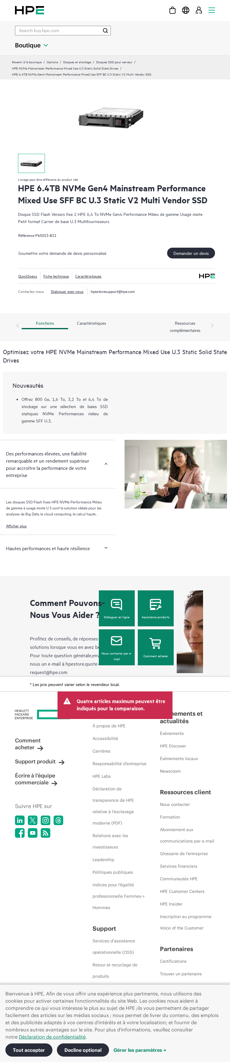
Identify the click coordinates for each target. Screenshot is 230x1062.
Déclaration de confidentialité (52, 1037)
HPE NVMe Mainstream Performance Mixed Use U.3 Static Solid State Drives (65, 68)
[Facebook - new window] (20, 833)
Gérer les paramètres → (140, 1050)
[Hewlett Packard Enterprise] (29, 10)
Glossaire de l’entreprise (184, 853)
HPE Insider (171, 904)
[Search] (105, 30)
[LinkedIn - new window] (20, 820)
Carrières (102, 751)
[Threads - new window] (58, 820)
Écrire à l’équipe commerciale (35, 779)
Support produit (35, 761)
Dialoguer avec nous (67, 291)
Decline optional (83, 1050)
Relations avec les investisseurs (110, 841)
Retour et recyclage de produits (115, 970)
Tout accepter (29, 1050)
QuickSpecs (27, 276)
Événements (172, 733)
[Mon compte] (198, 10)
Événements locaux (179, 758)
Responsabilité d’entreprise (119, 763)
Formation (170, 817)
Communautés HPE (179, 879)
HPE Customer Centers (182, 891)
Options (52, 61)
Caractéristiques (88, 276)
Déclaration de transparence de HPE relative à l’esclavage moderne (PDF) (113, 806)
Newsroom (170, 771)
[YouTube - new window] (32, 833)
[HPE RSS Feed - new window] (45, 833)
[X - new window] (32, 820)
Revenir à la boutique (27, 61)
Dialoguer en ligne (116, 616)
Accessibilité (105, 738)
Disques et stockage (77, 61)
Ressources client (185, 792)
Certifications (173, 961)
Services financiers (178, 866)
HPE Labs (102, 776)
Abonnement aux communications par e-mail (187, 835)
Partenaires (176, 949)
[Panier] (172, 10)
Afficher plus (16, 525)
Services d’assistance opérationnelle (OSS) (114, 946)
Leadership (103, 859)
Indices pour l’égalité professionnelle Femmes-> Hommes (119, 896)
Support (104, 928)
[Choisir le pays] (185, 10)
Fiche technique (56, 276)
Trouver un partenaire (181, 974)
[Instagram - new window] (45, 820)
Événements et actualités (181, 717)
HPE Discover (173, 746)
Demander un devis (191, 253)
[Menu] (211, 10)
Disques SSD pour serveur (114, 61)
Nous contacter (175, 804)
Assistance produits (156, 616)
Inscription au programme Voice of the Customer (185, 922)
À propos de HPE (109, 726)
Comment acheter (155, 655)
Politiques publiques (113, 872)
